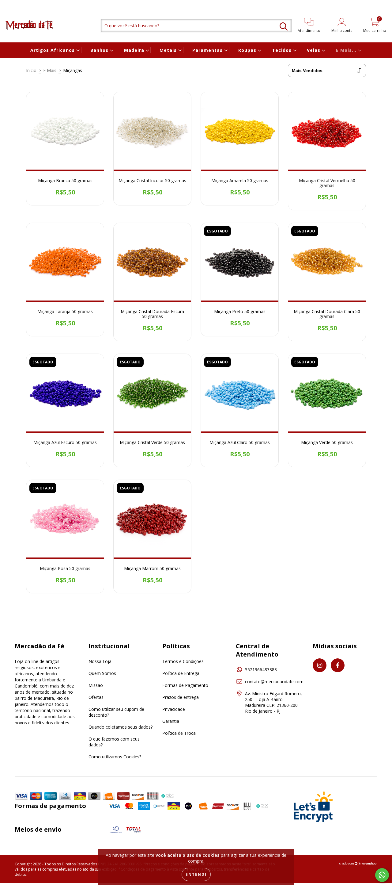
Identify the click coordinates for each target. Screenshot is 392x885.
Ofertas (96, 697)
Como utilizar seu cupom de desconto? (116, 712)
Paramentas (208, 50)
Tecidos (282, 50)
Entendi (196, 874)
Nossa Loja (100, 661)
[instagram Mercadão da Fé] (9, 4)
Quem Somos (102, 673)
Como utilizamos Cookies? (115, 757)
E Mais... (347, 50)
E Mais (49, 70)
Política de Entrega (180, 673)
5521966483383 (261, 669)
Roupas (248, 50)
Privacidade (173, 709)
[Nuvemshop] (358, 864)
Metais (169, 50)
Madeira (135, 50)
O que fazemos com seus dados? (114, 742)
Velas (314, 50)
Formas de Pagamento (185, 685)
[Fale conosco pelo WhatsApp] (382, 875)
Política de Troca (179, 733)
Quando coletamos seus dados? (121, 727)
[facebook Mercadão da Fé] (16, 4)
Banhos (100, 50)
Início (31, 70)
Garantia (170, 721)
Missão (96, 685)
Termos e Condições (183, 661)
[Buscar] (284, 26)
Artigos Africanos (53, 50)
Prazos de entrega (180, 697)
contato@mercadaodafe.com (274, 681)
